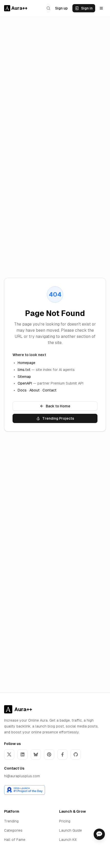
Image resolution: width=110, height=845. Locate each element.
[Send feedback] (99, 834)
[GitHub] (76, 754)
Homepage (26, 363)
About (34, 390)
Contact (49, 390)
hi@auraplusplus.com (22, 776)
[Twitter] (9, 754)
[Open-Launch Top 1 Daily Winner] (24, 789)
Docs (22, 390)
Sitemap (24, 377)
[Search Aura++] (48, 8)
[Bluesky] (36, 754)
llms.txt (24, 370)
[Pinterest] (49, 754)
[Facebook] (62, 754)
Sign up (61, 8)
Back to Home (58, 406)
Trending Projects (58, 418)
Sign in (87, 8)
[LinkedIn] (22, 754)
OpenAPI (25, 383)
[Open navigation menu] (101, 8)
